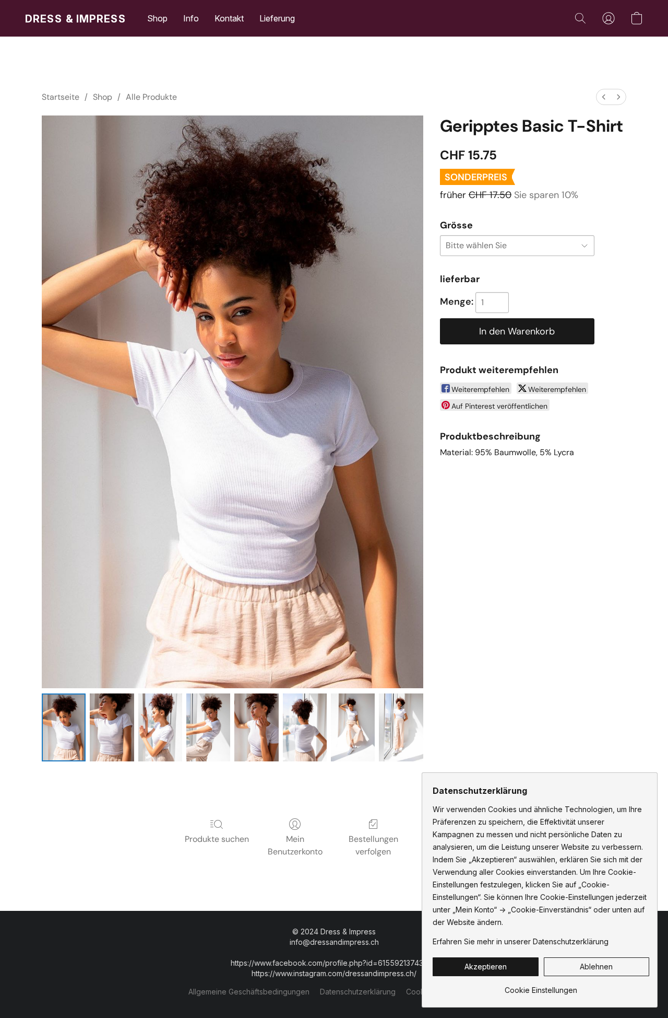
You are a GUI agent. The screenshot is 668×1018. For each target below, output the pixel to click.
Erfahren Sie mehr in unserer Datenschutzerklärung (521, 941)
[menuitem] (604, 97)
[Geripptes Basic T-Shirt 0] (64, 727)
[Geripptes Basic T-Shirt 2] (160, 727)
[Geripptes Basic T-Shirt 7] (401, 727)
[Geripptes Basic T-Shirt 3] (208, 727)
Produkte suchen (217, 839)
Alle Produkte (151, 96)
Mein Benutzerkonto (295, 845)
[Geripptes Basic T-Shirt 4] (256, 727)
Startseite (60, 96)
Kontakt (229, 18)
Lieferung (277, 18)
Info (191, 18)
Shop (157, 18)
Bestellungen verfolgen (373, 845)
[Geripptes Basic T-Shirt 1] (112, 727)
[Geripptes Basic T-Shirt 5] (305, 727)
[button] (75, 18)
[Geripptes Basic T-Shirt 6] (353, 727)
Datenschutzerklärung (358, 991)
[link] (541, 986)
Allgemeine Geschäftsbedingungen (248, 991)
